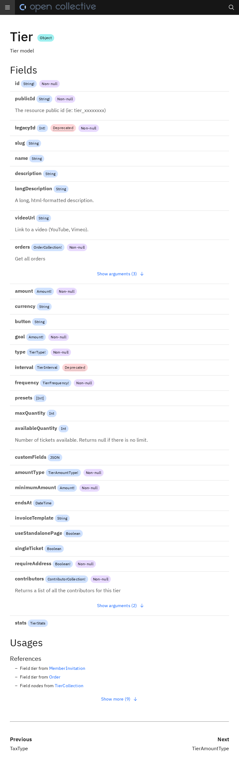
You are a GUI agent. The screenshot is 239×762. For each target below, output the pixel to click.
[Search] (231, 7)
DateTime (43, 503)
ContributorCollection (66, 579)
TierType (37, 352)
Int (41, 128)
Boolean (73, 533)
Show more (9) (115, 699)
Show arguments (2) (117, 605)
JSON (55, 457)
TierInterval (47, 367)
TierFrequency (55, 383)
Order (55, 677)
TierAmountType (62, 472)
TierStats (37, 623)
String (28, 83)
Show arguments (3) (117, 274)
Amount (43, 291)
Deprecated (63, 127)
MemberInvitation (67, 668)
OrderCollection (47, 247)
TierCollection (69, 685)
